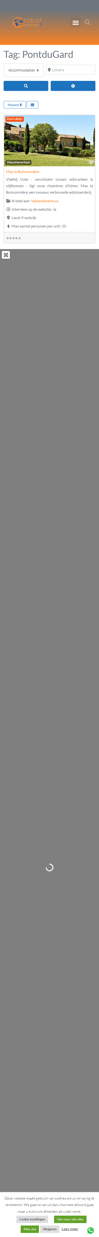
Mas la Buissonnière (22, 171)
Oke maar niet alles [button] (70, 1219)
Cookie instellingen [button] (32, 1219)
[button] (76, 23)
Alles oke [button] (30, 1229)
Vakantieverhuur (18, 162)
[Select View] (32, 104)
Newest (14, 105)
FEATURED (14, 119)
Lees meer (70, 1228)
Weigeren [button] (49, 1229)
